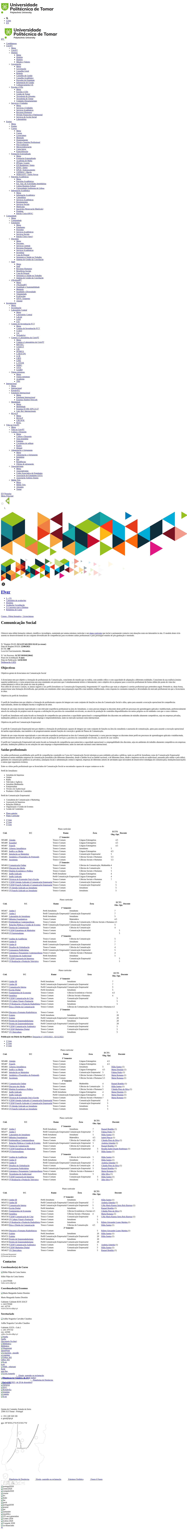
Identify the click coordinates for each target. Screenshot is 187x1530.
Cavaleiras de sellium (24, 443)
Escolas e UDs (17, 87)
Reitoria (19, 73)
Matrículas (20, 207)
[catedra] (5, 1394)
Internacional (11, 383)
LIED (18, 358)
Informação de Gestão (25, 82)
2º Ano (9, 822)
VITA (18, 367)
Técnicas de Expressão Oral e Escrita (24, 879)
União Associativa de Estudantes (29, 473)
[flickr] (22, 1484)
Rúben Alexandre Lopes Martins (114, 1222)
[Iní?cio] (28, 14)
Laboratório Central (19, 310)
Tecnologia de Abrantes (25, 96)
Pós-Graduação (22, 145)
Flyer (5, 592)
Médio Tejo (15, 480)
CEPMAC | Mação (24, 172)
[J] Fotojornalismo (16, 933)
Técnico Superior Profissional (28, 142)
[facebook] (3, 1484)
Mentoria (20, 289)
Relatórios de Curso (14, 610)
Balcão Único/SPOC (24, 213)
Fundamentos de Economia (20, 993)
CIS (17, 349)
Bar (17, 459)
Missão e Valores (23, 62)
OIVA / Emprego (23, 298)
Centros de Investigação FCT (23, 324)
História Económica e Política (21, 871)
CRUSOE (20, 420)
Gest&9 (19, 370)
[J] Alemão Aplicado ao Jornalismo (23, 888)
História (14, 53)
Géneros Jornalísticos (17, 848)
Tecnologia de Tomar (24, 99)
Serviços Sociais (22, 204)
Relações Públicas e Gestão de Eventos (24, 925)
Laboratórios (21, 119)
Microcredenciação (24, 147)
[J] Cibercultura (15, 1032)
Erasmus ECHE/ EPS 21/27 (27, 409)
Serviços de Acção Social (26, 117)
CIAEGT (20, 347)
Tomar (18, 489)
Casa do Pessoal (22, 255)
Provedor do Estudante (25, 80)
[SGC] (4, 1387)
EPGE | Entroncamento (25, 170)
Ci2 (17, 333)
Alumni (19, 301)
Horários (9, 603)
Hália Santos (116, 1067)
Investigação (11, 303)
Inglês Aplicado (15, 874)
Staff (13, 262)
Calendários (21, 197)
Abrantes (20, 487)
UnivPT (9, 46)
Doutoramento (22, 140)
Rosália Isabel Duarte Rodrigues (114, 1149)
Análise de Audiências (18, 939)
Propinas (19, 211)
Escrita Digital (14, 990)
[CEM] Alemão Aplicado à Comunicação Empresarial (30, 882)
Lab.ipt (19, 317)
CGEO (19, 331)
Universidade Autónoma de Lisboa (30, 188)
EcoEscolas (21, 296)
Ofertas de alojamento (25, 464)
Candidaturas (11, 43)
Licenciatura (21, 135)
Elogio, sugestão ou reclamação (48, 1479)
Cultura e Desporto (18, 432)
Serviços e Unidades (19, 103)
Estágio (12, 1015)
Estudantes (15, 223)
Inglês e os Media (16, 851)
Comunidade (11, 216)
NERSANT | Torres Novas (27, 174)
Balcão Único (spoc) (24, 236)
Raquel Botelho (117, 1084)
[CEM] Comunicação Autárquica (22, 1026)
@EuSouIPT (16, 280)
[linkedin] (18, 1484)
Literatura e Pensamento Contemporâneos (25, 953)
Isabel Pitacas (106, 1137)
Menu (13, 48)
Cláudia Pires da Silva (120, 1089)
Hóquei (19, 448)
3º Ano (9, 824)
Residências (21, 462)
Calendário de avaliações (16, 600)
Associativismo (17, 466)
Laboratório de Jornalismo (19, 916)
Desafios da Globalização (19, 947)
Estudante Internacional (20, 393)
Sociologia (13, 860)
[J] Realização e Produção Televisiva (24, 961)
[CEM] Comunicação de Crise (21, 998)
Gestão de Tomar (23, 94)
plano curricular (95, 633)
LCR (18, 356)
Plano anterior (11, 813)
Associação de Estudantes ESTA (29, 475)
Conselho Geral (22, 71)
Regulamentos (22, 202)
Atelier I (12, 911)
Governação (16, 64)
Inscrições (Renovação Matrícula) (29, 209)
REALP (14, 413)
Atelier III (13, 981)
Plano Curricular (12, 816)
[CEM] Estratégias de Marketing (22, 930)
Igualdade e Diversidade (26, 292)
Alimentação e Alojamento (22, 450)
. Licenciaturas (28, 616)
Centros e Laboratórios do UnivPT (25, 338)
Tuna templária (22, 439)
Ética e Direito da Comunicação (22, 1007)
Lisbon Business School (26, 186)
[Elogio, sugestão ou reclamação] (8, 1373)
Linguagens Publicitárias (19, 950)
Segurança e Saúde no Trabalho (29, 257)
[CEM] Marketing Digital (19, 1029)
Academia (20, 379)
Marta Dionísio (117, 1069)
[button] (2, 1528)
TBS (18, 381)
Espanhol (13, 843)
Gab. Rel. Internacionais (26, 411)
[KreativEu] (6, 1390)
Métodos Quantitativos (18, 919)
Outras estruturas (18, 372)
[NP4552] (5, 1385)
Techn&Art (20, 335)
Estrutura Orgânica (75, 1479)
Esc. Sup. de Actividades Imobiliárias (31, 184)
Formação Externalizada (21, 154)
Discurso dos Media (17, 868)
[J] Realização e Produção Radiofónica (24, 1004)
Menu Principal (7, 496)
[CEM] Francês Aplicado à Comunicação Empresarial (30, 885)
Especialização (22, 151)
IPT (3, 39)
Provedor (20, 230)
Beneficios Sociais (23, 271)
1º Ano (9, 820)
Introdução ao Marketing (19, 854)
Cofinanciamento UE (24, 85)
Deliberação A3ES (8, 662)
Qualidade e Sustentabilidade (28, 287)
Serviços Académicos (24, 110)
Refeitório (20, 457)
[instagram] (8, 1484)
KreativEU (15, 390)
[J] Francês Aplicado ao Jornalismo (23, 890)
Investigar (20, 253)
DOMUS (20, 351)
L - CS (8, 598)
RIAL (18, 423)
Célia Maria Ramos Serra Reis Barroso (116, 1205)
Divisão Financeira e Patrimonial (29, 115)
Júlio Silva (105, 1174)
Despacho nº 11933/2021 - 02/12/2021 (48, 1037)
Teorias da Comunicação (19, 928)
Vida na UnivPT (12, 425)
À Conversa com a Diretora (17, 607)
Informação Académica (20, 190)
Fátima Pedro (116, 1072)
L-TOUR (20, 363)
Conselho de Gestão (24, 76)
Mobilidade (15, 402)
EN (7, 23)
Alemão (12, 840)
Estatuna (19, 441)
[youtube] (13, 1484)
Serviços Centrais (23, 246)
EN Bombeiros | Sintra (25, 165)
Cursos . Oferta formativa (11, 616)
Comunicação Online (17, 865)
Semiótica (13, 995)
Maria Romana (117, 1075)
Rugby (19, 446)
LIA (18, 321)
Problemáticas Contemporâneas (21, 922)
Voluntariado (21, 294)
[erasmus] (5, 1392)
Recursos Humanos (24, 112)
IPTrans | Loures (23, 163)
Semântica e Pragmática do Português (24, 857)
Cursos (14, 128)
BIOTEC (20, 344)
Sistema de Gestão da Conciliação (30, 259)
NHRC (19, 365)
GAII (18, 319)
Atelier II (12, 942)
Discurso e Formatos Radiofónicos (23, 1012)
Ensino (9, 122)
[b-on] (4, 1396)
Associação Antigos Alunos (27, 478)
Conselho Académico (24, 78)
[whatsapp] (27, 1484)
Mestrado (20, 138)
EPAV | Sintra (21, 167)
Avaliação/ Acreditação (15, 605)
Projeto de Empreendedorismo (21, 1021)
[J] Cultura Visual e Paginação (21, 1001)
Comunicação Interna (17, 987)
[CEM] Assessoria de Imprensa (21, 958)
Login (8, 21)
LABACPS (21, 354)
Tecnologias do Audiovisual (20, 956)
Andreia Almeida (108, 1143)
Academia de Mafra (24, 161)
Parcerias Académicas (20, 177)
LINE (18, 361)
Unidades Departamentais (26, 101)
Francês (12, 846)
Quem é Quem (96, 1479)
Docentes (15, 239)
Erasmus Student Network (26, 400)
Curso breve (21, 149)
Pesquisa (7, 494)
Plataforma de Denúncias (19, 1479)
